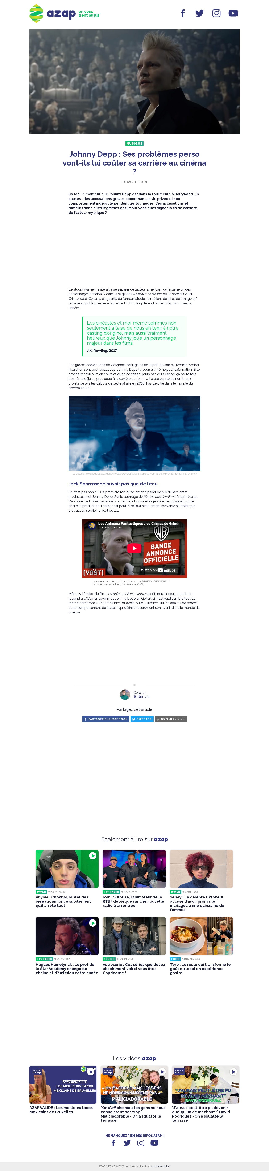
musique (134, 143)
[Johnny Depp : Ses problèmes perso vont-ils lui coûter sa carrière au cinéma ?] (134, 82)
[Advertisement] (134, 251)
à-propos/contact (160, 1166)
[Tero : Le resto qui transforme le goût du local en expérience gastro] (201, 936)
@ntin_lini (141, 696)
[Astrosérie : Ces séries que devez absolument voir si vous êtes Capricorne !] (134, 936)
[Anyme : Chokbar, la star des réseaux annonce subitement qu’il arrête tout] (67, 869)
